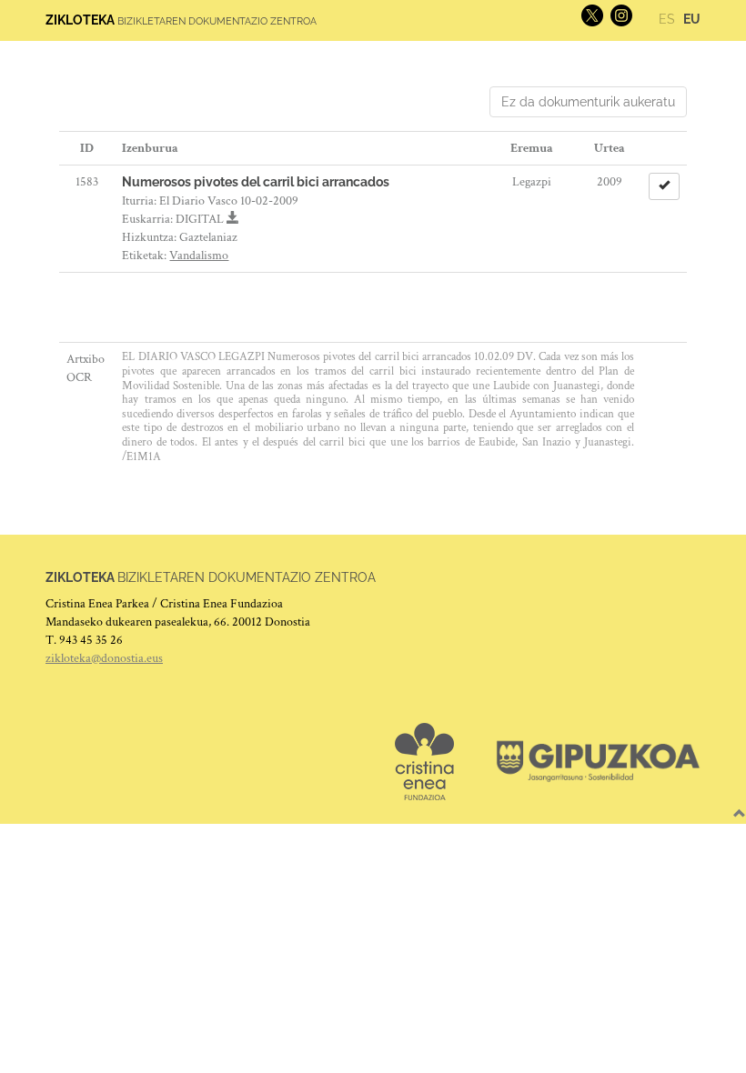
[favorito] (664, 186)
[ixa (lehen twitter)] (590, 14)
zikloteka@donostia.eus (104, 658)
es (667, 19)
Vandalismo (198, 255)
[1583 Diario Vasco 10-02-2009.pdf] (233, 219)
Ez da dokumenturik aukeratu (588, 102)
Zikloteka (80, 20)
